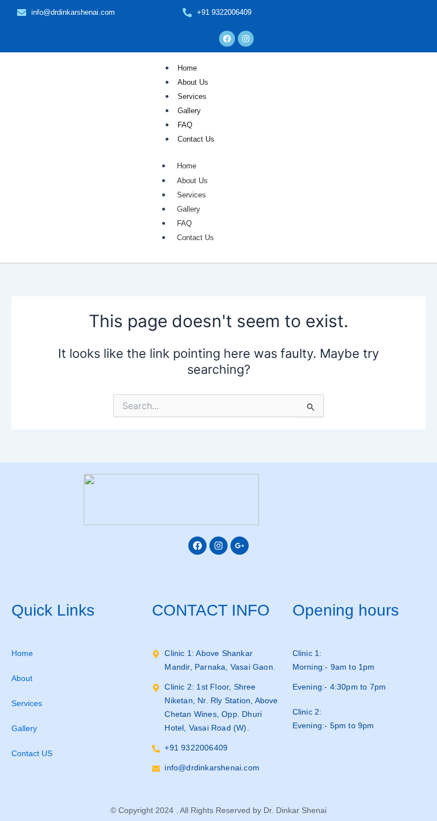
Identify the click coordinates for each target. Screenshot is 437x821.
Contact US (31, 753)
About (21, 678)
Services (192, 96)
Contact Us (196, 139)
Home (187, 68)
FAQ (185, 125)
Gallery (189, 110)
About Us (193, 82)
